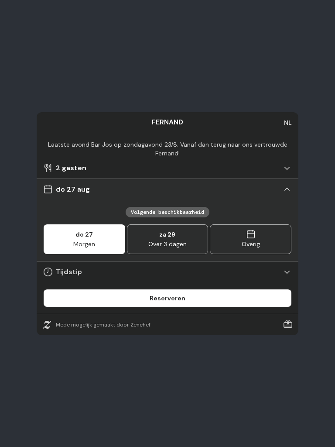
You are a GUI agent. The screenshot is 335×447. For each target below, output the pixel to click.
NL (288, 123)
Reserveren (167, 298)
